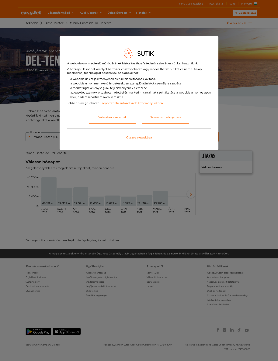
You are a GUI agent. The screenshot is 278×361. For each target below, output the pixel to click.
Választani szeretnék (112, 117)
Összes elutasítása (139, 137)
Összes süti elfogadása (165, 117)
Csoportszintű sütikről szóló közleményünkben (131, 103)
